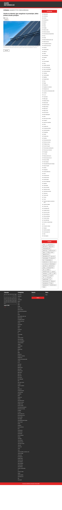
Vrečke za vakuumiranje (48, 222)
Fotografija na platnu (47, 43)
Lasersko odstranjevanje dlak (49, 90)
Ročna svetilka (46, 159)
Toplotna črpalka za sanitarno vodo (23, 451)
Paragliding (46, 132)
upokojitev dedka (45, 279)
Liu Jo (45, 94)
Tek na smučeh (46, 187)
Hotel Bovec (46, 55)
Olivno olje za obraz (47, 118)
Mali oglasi (46, 98)
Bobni (45, 23)
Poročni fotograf (47, 146)
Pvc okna (45, 153)
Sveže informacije (9, 4)
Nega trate (46, 108)
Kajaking (45, 77)
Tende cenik (46, 195)
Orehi (45, 124)
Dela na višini (46, 29)
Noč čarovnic (46, 112)
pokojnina (48, 269)
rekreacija (53, 271)
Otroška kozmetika (47, 128)
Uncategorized (46, 208)
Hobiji (45, 53)
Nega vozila (46, 110)
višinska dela (53, 281)
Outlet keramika (46, 130)
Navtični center (46, 104)
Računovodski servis (47, 155)
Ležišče (45, 92)
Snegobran (6, 19)
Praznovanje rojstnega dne (22, 407)
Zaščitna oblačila (47, 229)
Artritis (45, 18)
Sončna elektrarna (47, 171)
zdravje (51, 283)
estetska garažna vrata (46, 248)
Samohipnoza (45, 273)
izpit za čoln (53, 256)
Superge (45, 183)
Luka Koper (46, 96)
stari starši (51, 275)
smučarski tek (45, 275)
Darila (45, 25)
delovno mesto (51, 246)
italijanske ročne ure (46, 254)
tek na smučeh (48, 277)
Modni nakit (46, 102)
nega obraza (45, 265)
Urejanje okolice (46, 210)
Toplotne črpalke (47, 204)
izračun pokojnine (45, 258)
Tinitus (45, 197)
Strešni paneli (46, 179)
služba (54, 273)
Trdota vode (46, 206)
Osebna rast (46, 126)
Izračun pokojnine (47, 71)
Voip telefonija (46, 220)
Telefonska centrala (47, 191)
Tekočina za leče (47, 189)
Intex (44, 63)
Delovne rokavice (47, 31)
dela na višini (45, 246)
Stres (45, 173)
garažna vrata (45, 250)
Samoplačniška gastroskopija (49, 163)
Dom (44, 35)
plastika (44, 267)
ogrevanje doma (51, 265)
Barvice (45, 21)
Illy (44, 59)
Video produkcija (47, 216)
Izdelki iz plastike (47, 65)
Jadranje (45, 73)
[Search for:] (38, 295)
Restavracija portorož (48, 157)
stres (43, 277)
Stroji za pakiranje (47, 181)
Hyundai (45, 57)
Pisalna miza (46, 136)
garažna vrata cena (52, 250)
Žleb (44, 233)
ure (50, 279)
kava (43, 260)
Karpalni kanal (46, 79)
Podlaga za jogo (47, 144)
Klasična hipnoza (49, 260)
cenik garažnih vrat (50, 244)
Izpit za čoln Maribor (47, 69)
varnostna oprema (46, 281)
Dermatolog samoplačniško (49, 33)
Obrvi (45, 116)
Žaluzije (45, 228)
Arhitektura (46, 16)
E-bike (45, 37)
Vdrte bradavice (46, 214)
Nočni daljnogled (47, 114)
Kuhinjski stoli (46, 88)
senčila (50, 273)
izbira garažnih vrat (46, 256)
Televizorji (45, 193)
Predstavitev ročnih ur (46, 271)
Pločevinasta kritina (47, 140)
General (45, 47)
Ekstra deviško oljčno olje (48, 39)
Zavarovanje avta (47, 231)
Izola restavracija (47, 67)
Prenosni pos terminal (48, 149)
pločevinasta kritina (50, 267)
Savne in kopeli (46, 165)
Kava (44, 81)
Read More (5, 50)
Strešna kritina (46, 175)
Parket (45, 134)
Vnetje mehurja (46, 218)
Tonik (45, 199)
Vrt (44, 224)
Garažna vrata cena (47, 45)
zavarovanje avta (45, 283)
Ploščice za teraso (47, 142)
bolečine (44, 244)
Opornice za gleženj (47, 122)
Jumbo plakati (46, 75)
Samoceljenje (46, 161)
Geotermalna (46, 49)
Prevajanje (45, 151)
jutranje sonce (52, 258)
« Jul (5, 307)
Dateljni (45, 27)
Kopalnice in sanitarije (48, 86)
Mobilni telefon (46, 100)
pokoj (43, 269)
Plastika (45, 138)
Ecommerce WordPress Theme (27, 483)
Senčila (45, 167)
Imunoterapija (46, 61)
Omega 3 (45, 120)
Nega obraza (46, 106)
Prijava (46, 294)
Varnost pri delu (46, 212)
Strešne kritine (46, 177)
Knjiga (45, 83)
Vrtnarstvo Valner (47, 226)
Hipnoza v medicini (50, 252)
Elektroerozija (46, 41)
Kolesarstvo (46, 84)
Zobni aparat (46, 235)
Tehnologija (46, 185)
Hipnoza (45, 51)
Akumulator (46, 14)
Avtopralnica (46, 20)
